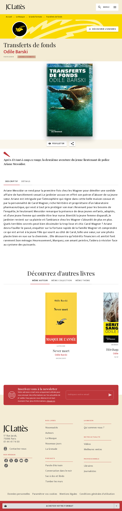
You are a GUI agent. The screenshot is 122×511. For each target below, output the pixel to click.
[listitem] (6, 460)
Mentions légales (68, 494)
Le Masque (20, 16)
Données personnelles (18, 494)
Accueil (9, 16)
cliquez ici (51, 401)
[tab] (12, 181)
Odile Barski (16, 52)
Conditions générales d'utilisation (97, 494)
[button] (102, 29)
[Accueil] (16, 7)
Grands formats (35, 16)
